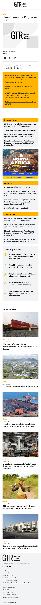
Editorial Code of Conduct (10, 597)
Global (5, 419)
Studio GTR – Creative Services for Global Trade (17, 583)
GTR (5, 53)
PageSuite (13, 602)
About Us (5, 570)
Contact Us (6, 573)
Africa (5, 381)
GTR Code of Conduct (9, 594)
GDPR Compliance (8, 592)
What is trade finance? (9, 578)
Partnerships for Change (10, 580)
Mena (5, 541)
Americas (6, 339)
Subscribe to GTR (8, 575)
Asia (4, 14)
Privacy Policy (7, 589)
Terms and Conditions (9, 587)
